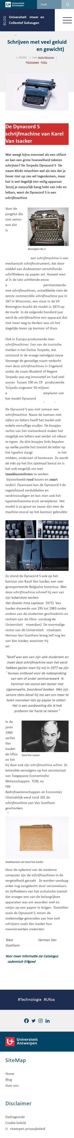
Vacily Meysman (46, 57)
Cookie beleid (15, 1123)
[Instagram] (40, 1021)
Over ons (12, 1086)
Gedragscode (15, 1117)
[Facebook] (26, 1021)
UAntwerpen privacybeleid (25, 1129)
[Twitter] (33, 1021)
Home (9, 1074)
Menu (67, 20)
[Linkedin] (47, 1021)
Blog (8, 1080)
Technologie (33, 62)
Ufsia (44, 62)
